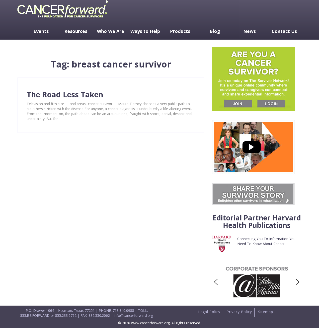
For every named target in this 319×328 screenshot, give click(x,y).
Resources (75, 31)
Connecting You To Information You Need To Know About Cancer (266, 241)
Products (180, 31)
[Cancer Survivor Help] (62, 18)
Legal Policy (209, 311)
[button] (216, 282)
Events (41, 31)
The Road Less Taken (65, 94)
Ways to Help (145, 31)
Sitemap (265, 311)
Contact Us (284, 31)
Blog (215, 31)
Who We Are (110, 31)
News (249, 31)
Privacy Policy (239, 311)
